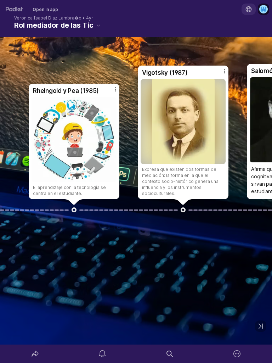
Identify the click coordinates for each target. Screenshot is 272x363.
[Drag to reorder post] (74, 210)
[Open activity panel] (102, 354)
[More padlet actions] (237, 354)
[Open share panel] (35, 354)
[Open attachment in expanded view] (74, 139)
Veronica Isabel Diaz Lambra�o (47, 18)
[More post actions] (110, 92)
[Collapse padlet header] (98, 25)
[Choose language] (249, 9)
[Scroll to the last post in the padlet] (260, 326)
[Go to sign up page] (263, 9)
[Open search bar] (170, 354)
